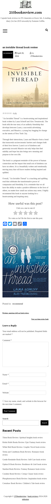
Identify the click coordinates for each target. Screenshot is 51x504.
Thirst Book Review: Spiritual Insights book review (22, 437)
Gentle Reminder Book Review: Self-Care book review (24, 459)
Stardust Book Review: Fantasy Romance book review (23, 469)
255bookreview (36, 56)
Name (5, 375)
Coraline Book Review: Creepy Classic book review (23, 474)
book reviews (33, 496)
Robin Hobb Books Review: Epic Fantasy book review (24, 442)
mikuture (25, 499)
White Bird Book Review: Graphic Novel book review (23, 447)
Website (5, 393)
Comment (7, 340)
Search (5, 419)
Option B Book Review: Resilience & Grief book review (24, 464)
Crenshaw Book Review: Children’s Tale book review (23, 483)
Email (5, 384)
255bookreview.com (25, 12)
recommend (7, 53)
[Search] (46, 30)
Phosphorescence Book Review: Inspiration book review (24, 478)
